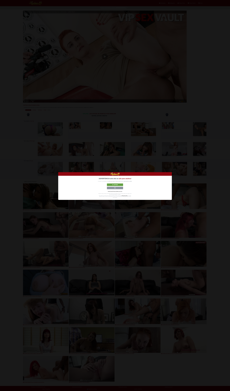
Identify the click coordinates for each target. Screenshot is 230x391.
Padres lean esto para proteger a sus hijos (115, 191)
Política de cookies (124, 195)
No (115, 188)
